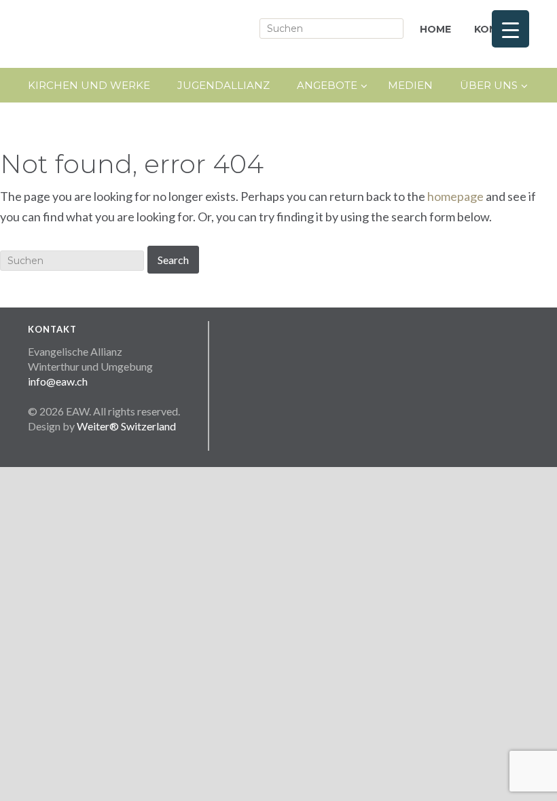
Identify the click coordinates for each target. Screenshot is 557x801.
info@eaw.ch (58, 381)
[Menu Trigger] (510, 29)
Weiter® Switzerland (126, 426)
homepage (455, 196)
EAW (150, 34)
